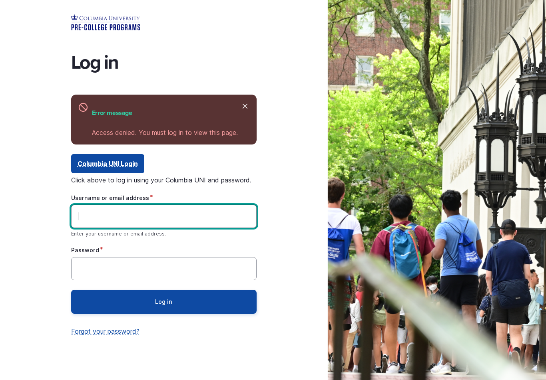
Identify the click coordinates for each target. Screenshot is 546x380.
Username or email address (110, 197)
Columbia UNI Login (108, 164)
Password (85, 250)
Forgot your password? (105, 331)
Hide (245, 106)
